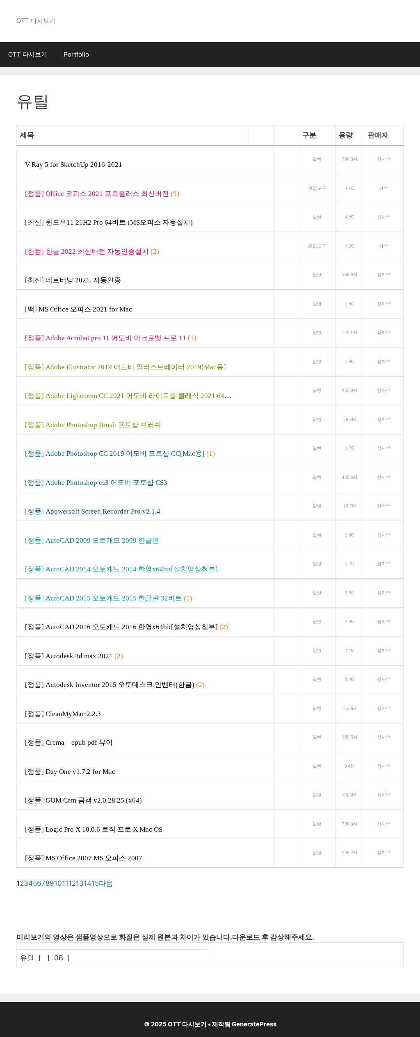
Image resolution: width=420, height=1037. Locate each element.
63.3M (349, 795)
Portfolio (76, 54)
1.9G (349, 304)
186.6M (349, 275)
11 (65, 883)
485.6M (349, 477)
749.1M (349, 332)
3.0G (349, 621)
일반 (317, 159)
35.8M (349, 708)
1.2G (349, 246)
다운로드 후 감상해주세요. (273, 937)
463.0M (349, 390)
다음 (106, 883)
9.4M (350, 766)
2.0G (349, 361)
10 (58, 883)
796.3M (349, 824)
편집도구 (317, 188)
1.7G (349, 448)
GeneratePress (254, 1024)
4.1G (349, 188)
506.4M (349, 853)
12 (72, 883)
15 (95, 883)
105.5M (349, 737)
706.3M (349, 159)
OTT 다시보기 (27, 54)
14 (87, 883)
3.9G (349, 593)
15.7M (349, 506)
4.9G (349, 217)
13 (80, 883)
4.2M (350, 650)
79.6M (349, 419)
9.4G (349, 679)
